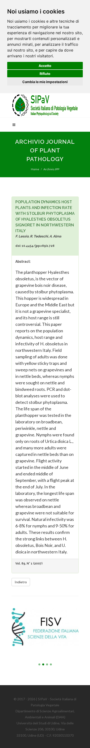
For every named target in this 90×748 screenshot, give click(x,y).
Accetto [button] (45, 66)
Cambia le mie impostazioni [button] (45, 82)
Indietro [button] (21, 582)
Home (35, 169)
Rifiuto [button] (45, 74)
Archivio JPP (51, 169)
